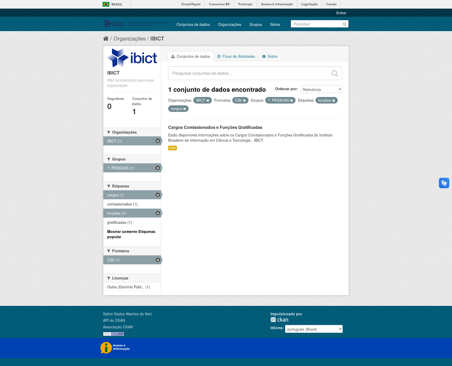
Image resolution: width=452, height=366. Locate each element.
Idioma (276, 327)
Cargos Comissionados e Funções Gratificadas (215, 127)
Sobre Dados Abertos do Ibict (127, 313)
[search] (334, 73)
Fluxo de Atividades (238, 56)
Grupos (256, 24)
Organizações (229, 24)
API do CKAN (114, 320)
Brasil (116, 4)
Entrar (341, 12)
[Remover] (207, 100)
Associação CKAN (118, 326)
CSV (172, 148)
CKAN (279, 319)
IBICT (157, 38)
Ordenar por (286, 88)
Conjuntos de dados (193, 24)
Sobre (275, 24)
